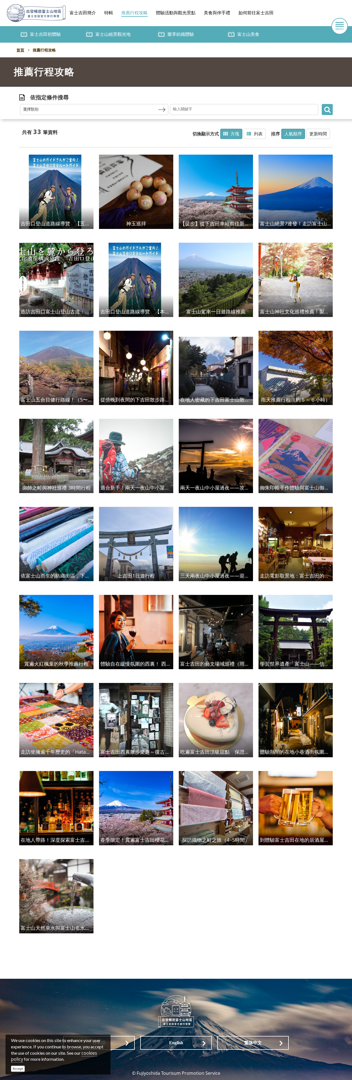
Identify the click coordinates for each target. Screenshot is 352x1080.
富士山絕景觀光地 (113, 34)
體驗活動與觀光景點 (176, 12)
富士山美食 (248, 34)
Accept (18, 1068)
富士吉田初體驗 (45, 34)
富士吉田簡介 (83, 12)
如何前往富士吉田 (256, 12)
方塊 (234, 134)
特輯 (108, 12)
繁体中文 (253, 1042)
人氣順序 (293, 134)
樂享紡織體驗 (180, 34)
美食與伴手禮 (217, 12)
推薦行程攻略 (134, 12)
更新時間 (318, 134)
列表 (258, 134)
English (176, 1042)
